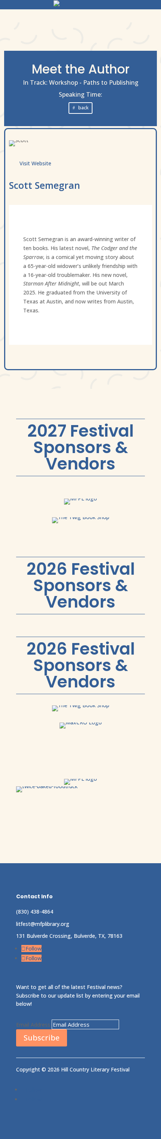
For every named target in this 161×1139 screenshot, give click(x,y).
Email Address (33, 1024)
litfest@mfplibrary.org (42, 923)
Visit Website (35, 163)
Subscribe (42, 1038)
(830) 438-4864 (34, 911)
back (83, 107)
